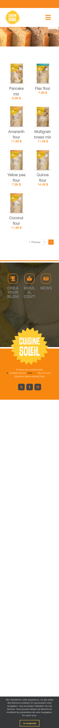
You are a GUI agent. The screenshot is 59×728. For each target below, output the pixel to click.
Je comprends (29, 723)
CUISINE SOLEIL (17, 373)
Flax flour (42, 88)
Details (18, 76)
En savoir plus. (29, 715)
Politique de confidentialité (29, 369)
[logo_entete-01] (12, 11)
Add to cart (16, 73)
